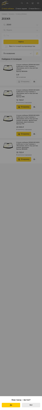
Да (11, 405)
